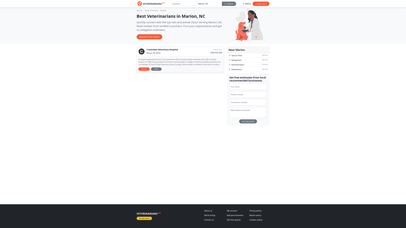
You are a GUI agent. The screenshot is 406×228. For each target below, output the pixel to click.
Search (230, 3)
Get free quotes (248, 121)
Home (139, 10)
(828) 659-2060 (216, 52)
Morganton (249, 60)
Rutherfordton (249, 64)
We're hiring (209, 215)
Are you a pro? (144, 218)
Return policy (255, 215)
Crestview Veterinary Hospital (162, 49)
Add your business (235, 215)
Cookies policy (255, 219)
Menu (248, 3)
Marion (163, 10)
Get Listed (262, 3)
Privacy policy (255, 210)
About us (208, 210)
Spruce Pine (249, 55)
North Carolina (151, 10)
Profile (156, 69)
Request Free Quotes (149, 36)
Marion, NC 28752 (153, 53)
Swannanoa (249, 69)
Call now (144, 69)
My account (232, 210)
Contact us (209, 219)
